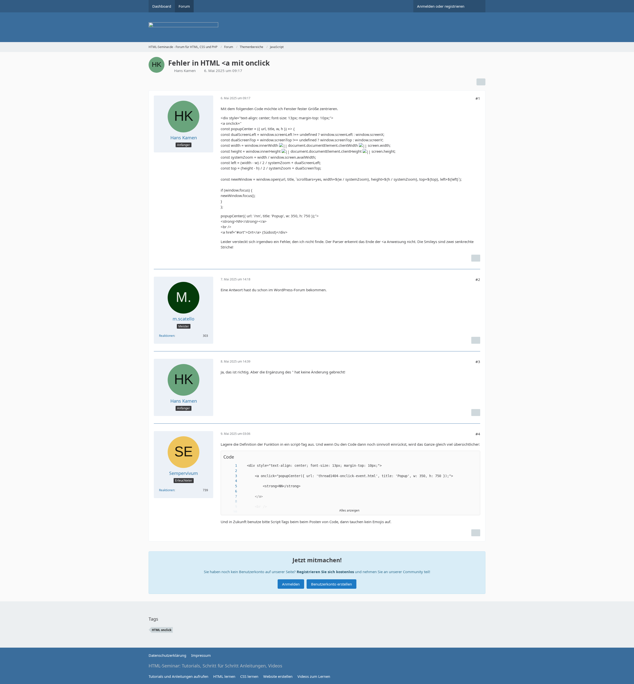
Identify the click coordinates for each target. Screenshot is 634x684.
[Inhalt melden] (475, 258)
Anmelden (291, 584)
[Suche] (476, 6)
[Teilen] (480, 81)
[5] (231, 486)
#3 (478, 361)
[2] (231, 470)
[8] (231, 501)
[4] (231, 481)
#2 (478, 279)
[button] (473, 457)
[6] (231, 491)
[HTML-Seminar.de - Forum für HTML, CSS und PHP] (317, 27)
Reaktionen (166, 336)
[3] (231, 476)
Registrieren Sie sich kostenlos (325, 571)
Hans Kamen (185, 70)
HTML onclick (161, 630)
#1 (478, 98)
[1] (231, 465)
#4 (478, 433)
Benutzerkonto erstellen (331, 584)
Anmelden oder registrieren (440, 6)
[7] (231, 496)
